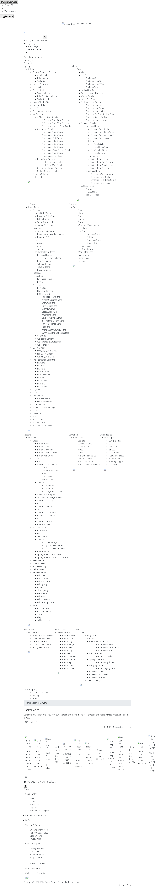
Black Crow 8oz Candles (52, 162)
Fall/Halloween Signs (51, 296)
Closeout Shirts (94, 243)
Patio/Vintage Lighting (42, 111)
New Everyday (68, 635)
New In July (67, 641)
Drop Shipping (36, 835)
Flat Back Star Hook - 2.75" (121, 757)
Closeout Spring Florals (104, 662)
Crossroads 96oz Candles (53, 153)
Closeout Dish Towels (99, 674)
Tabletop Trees (92, 194)
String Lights (42, 518)
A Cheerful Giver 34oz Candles (55, 120)
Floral (74, 66)
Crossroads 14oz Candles (53, 147)
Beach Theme (43, 551)
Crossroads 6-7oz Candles (53, 156)
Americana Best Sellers (43, 635)
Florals (40, 533)
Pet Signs (46, 326)
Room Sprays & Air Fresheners (50, 234)
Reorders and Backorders (36, 815)
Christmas (37, 458)
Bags (84, 228)
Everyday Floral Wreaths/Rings (103, 135)
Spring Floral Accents (99, 168)
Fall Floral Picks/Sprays (100, 147)
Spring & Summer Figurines (54, 548)
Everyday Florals (93, 126)
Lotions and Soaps (45, 279)
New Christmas (69, 656)
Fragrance (37, 228)
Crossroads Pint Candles (53, 138)
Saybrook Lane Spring (95, 111)
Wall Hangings (43, 344)
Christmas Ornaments (47, 464)
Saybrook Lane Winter (95, 108)
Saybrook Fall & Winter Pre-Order (100, 114)
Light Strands (38, 108)
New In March (68, 659)
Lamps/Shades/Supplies (43, 102)
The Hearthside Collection (44, 359)
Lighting (27, 66)
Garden (36, 240)
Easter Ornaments (45, 449)
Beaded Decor (39, 422)
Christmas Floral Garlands (101, 177)
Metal (44, 467)
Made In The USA (40, 692)
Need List (45, 40)
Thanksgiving (42, 590)
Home (26, 40)
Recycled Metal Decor (42, 425)
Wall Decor (37, 285)
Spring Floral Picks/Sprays (101, 162)
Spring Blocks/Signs (50, 542)
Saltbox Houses (44, 264)
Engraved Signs (48, 302)
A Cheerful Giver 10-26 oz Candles (57, 126)
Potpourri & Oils (44, 237)
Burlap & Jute (115, 440)
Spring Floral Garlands (99, 159)
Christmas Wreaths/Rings (101, 174)
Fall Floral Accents (98, 153)
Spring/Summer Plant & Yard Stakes (53, 557)
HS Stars (41, 377)
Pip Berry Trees (92, 87)
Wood (44, 473)
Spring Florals (92, 156)
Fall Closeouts (95, 653)
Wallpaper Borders (45, 338)
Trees (39, 509)
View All (34, 722)
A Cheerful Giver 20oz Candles (55, 123)
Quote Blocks (39, 347)
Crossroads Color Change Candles (57, 150)
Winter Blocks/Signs (50, 488)
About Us (34, 798)
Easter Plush (43, 443)
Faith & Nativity (43, 524)
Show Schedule (37, 854)
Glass (80, 452)
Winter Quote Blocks (46, 356)
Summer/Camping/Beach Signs (55, 332)
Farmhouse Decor (41, 395)
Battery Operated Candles (44, 72)
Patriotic (36, 605)
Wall (39, 503)
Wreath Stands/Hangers (92, 93)
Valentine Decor (40, 560)
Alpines (89, 189)
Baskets (81, 440)
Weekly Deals (91, 635)
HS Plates (41, 365)
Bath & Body (38, 276)
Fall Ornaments (44, 578)
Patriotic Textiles (44, 611)
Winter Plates (48, 485)
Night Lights (38, 177)
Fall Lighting (42, 584)
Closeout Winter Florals (104, 644)
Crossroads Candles (46, 129)
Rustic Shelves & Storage (44, 407)
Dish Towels (83, 255)
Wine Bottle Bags (85, 252)
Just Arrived (67, 647)
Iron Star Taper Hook (78, 757)
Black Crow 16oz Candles (53, 165)
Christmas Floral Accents (101, 183)
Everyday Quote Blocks (47, 350)
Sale (77, 629)
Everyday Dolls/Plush (46, 216)
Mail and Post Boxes (87, 455)
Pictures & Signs (44, 293)
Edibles (36, 698)
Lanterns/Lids (39, 105)
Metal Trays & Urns (86, 461)
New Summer (68, 668)
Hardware (37, 246)
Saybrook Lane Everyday (96, 120)
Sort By (107, 726)
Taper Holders (43, 93)
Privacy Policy (35, 838)
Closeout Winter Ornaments (106, 647)
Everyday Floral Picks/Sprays (102, 132)
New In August (68, 644)
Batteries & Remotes (42, 174)
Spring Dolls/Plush (45, 222)
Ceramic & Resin (85, 458)
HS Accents (42, 386)
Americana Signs (49, 314)
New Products (59, 629)
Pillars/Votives (43, 78)
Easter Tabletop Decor (47, 452)
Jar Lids (112, 449)
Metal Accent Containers (89, 464)
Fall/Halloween (39, 572)
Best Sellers (29, 629)
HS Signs (41, 383)
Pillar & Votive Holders (47, 96)
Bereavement (39, 419)
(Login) (32, 43)
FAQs (27, 820)
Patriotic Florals (44, 608)
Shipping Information (39, 829)
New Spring (67, 650)
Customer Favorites (41, 638)
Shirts (84, 231)
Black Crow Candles (46, 159)
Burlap (81, 219)
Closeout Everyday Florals (105, 668)
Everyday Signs (48, 308)
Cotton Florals (87, 96)
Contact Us (35, 851)
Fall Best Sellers (40, 641)
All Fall (40, 587)
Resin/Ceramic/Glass (51, 470)
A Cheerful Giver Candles (48, 117)
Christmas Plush (44, 506)
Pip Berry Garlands (94, 78)
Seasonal (28, 434)
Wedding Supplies (116, 461)
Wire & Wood (114, 458)
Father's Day (38, 569)
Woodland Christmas (46, 515)
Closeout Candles (97, 677)
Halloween (42, 593)
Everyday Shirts (93, 234)
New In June (67, 638)
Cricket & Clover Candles (48, 171)
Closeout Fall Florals (103, 656)
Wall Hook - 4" (89, 757)
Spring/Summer (39, 527)
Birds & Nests (43, 530)
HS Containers (43, 371)
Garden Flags (83, 258)
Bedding (81, 210)
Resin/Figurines (44, 261)
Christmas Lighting (45, 500)
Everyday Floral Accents (100, 138)
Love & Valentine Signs (52, 317)
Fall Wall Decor (43, 581)
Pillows (81, 213)
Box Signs (37, 416)
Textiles (72, 204)
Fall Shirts (91, 237)
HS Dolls (41, 368)
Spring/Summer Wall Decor (49, 554)
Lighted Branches (40, 84)
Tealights (41, 81)
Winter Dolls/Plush (45, 225)
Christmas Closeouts (98, 641)
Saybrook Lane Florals (91, 102)
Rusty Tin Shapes (116, 455)
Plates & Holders (44, 255)
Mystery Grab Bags (93, 680)
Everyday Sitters (44, 270)
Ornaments (38, 249)
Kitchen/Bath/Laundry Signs (54, 329)
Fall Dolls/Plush (44, 219)
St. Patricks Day (39, 566)
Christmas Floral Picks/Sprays (103, 180)
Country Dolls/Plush (42, 213)
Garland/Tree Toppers (47, 494)
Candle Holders (39, 90)
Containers (73, 434)
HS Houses (42, 380)
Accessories (87, 246)
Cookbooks (37, 210)
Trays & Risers (43, 266)
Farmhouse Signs (49, 306)
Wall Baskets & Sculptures (49, 341)
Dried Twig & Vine (89, 99)
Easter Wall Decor (45, 455)
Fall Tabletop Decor (45, 602)
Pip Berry (85, 75)
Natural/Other (48, 479)
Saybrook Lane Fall (94, 105)
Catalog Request (37, 848)
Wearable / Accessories (88, 225)
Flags (39, 617)
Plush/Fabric (47, 476)
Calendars (41, 335)
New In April (67, 662)
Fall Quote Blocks (45, 353)
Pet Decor (37, 410)
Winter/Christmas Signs (52, 299)
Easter (35, 440)
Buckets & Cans (85, 443)
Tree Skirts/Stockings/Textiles (50, 497)
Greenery (85, 72)
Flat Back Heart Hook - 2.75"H (28, 757)
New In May (67, 665)
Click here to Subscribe (35, 873)
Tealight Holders (44, 99)
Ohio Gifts (37, 413)
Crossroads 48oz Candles (53, 141)
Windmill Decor (43, 398)
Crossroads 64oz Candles (53, 144)
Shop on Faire (36, 857)
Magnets (36, 389)
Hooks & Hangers (45, 291)
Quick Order (35, 40)
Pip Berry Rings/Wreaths (96, 84)
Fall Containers (43, 599)
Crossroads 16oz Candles (53, 135)
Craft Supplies (106, 434)
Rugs (80, 216)
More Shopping (30, 689)
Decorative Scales (45, 401)
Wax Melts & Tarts (45, 231)
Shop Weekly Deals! (84, 23)
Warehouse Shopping (39, 810)
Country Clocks (39, 404)
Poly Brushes (115, 452)
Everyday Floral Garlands (101, 129)
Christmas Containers (46, 512)
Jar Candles (38, 114)
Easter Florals (43, 446)
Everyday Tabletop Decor (44, 252)
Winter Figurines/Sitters (52, 491)
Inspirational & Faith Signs (53, 320)
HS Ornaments (43, 374)
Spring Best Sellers (41, 647)
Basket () (9, 5)
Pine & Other (91, 192)
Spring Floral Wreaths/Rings (102, 165)
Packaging (37, 695)
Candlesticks (42, 75)
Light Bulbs (37, 87)
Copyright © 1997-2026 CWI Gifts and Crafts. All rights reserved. (52, 882)
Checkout (28, 63)
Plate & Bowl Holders (51, 258)
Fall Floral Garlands (98, 144)
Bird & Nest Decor (89, 90)
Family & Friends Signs (51, 323)
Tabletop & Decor (45, 482)
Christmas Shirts (94, 240)
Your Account (10, 11)
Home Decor (29, 204)
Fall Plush (41, 596)
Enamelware (38, 243)
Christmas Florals (93, 171)
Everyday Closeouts (98, 665)
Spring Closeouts (96, 659)
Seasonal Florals (88, 123)
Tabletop (82, 261)
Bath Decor (42, 281)
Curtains (81, 222)
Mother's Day (39, 563)
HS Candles (42, 362)
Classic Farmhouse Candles (49, 168)
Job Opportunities (37, 863)
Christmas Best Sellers (43, 644)
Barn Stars (41, 287)
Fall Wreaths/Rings (98, 150)
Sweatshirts (87, 249)
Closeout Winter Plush (104, 650)
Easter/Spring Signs (50, 311)
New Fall (66, 653)
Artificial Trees (87, 186)
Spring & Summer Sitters (52, 545)
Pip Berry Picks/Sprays (95, 81)
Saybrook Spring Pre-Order (97, 117)
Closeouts (89, 638)
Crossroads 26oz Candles (53, 132)
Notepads (37, 273)
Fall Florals (90, 141)
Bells (39, 461)
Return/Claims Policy (39, 833)
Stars (35, 392)
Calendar (34, 801)
